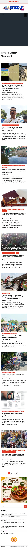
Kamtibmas (20, 83)
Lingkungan (23, 165)
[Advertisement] (14, 31)
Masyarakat (4, 167)
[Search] (26, 15)
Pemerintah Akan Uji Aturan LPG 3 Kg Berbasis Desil (10, 516)
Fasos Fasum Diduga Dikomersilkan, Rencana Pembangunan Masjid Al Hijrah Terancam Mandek (13, 214)
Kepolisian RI (22, 450)
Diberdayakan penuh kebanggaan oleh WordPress (16, 546)
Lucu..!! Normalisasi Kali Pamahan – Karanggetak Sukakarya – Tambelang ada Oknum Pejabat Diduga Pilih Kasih (12, 297)
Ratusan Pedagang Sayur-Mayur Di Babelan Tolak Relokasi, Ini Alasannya (13, 336)
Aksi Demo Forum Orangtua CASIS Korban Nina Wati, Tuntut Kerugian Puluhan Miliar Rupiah (13, 455)
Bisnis (8, 333)
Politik (22, 411)
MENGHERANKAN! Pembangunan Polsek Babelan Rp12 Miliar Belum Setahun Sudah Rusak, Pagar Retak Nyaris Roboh (13, 87)
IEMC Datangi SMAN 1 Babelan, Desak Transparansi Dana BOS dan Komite (12, 128)
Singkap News (3, 546)
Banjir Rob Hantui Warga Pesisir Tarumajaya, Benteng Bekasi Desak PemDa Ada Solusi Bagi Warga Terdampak (14, 171)
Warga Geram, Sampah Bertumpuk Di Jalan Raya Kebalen (13, 375)
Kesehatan (18, 165)
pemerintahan (13, 411)
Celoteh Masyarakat (10, 83)
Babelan (4, 83)
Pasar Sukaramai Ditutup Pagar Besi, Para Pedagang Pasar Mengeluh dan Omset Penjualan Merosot (13, 256)
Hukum (16, 83)
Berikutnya (19, 473)
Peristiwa (18, 411)
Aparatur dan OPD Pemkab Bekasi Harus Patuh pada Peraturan (12, 414)
